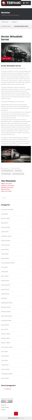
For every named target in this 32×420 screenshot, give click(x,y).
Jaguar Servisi (5, 294)
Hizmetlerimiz (5, 407)
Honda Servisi (5, 280)
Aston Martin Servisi (7, 209)
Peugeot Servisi (5, 334)
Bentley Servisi (5, 218)
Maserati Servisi (5, 307)
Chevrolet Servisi (6, 236)
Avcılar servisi (18, 170)
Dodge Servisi (5, 258)
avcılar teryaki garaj (6, 173)
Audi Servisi (4, 214)
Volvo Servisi (5, 378)
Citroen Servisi (5, 245)
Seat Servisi (4, 351)
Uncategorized (7, 388)
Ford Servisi (4, 271)
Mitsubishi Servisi (16, 168)
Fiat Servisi (4, 267)
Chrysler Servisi (5, 240)
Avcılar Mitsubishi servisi (7, 170)
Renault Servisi (5, 342)
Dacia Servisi (4, 254)
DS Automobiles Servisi (7, 263)
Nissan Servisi (5, 325)
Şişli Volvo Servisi (5, 189)
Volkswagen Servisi (6, 374)
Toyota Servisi (5, 369)
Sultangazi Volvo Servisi (7, 187)
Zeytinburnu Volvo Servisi (7, 185)
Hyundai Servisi (5, 285)
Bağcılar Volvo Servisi (6, 183)
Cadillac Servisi (5, 227)
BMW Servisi (4, 223)
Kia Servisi (4, 298)
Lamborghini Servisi (7, 303)
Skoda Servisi (5, 356)
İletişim (3, 409)
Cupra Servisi (5, 249)
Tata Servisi (4, 360)
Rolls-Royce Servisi (6, 347)
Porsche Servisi (5, 338)
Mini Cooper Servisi (6, 316)
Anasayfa (3, 405)
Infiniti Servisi (5, 289)
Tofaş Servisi (5, 365)
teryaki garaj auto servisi (18, 173)
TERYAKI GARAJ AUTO (13, 418)
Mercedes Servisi (6, 311)
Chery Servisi (5, 231)
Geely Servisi (4, 276)
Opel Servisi (4, 329)
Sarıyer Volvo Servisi (6, 191)
